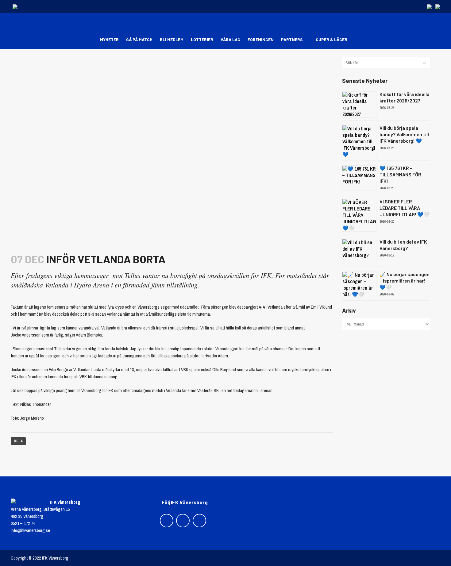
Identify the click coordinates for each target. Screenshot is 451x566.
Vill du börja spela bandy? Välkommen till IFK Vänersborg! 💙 (404, 134)
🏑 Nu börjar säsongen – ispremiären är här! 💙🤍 (405, 280)
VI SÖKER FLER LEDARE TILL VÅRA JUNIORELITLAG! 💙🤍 (405, 207)
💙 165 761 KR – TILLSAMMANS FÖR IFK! (400, 174)
